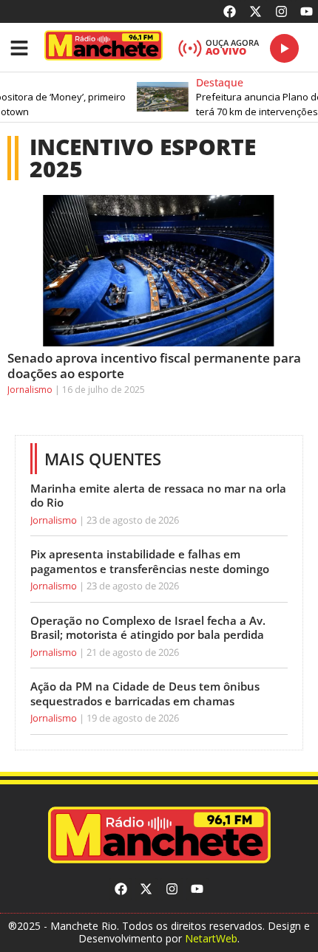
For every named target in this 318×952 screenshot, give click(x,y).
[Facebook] (230, 11)
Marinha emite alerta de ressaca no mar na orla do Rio (158, 495)
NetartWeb (211, 938)
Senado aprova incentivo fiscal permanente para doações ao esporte (154, 365)
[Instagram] (281, 11)
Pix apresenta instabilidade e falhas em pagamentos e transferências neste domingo (149, 561)
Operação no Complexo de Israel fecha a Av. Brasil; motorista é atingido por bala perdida (147, 628)
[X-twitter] (255, 11)
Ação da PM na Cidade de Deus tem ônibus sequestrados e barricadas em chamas (145, 693)
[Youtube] (306, 11)
